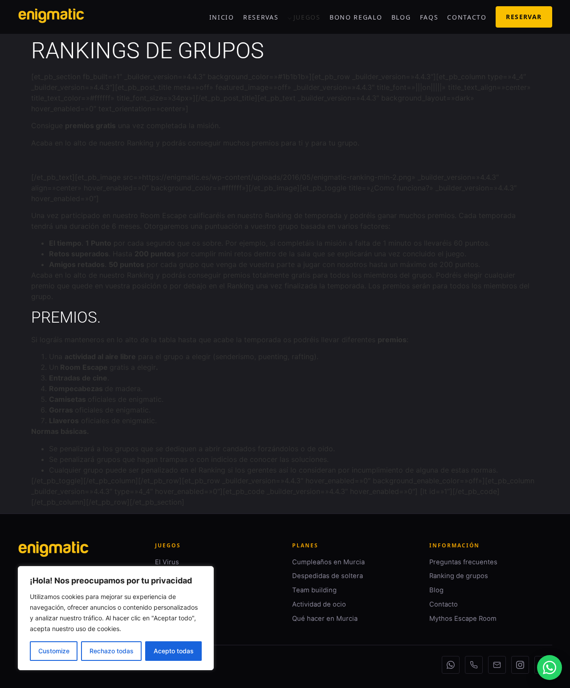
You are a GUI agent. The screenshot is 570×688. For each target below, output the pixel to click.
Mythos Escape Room (463, 619)
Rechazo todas (112, 651)
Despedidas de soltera (327, 576)
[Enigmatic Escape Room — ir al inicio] (53, 554)
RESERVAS (260, 17)
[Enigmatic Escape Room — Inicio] (51, 17)
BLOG (401, 17)
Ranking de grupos (458, 576)
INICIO (221, 17)
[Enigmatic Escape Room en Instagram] (520, 665)
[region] (116, 618)
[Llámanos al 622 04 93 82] (474, 665)
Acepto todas (174, 651)
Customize (53, 651)
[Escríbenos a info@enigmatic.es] (497, 665)
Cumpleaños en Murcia (328, 562)
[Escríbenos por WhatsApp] (451, 665)
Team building (314, 590)
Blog (436, 590)
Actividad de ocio (319, 604)
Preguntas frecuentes (463, 562)
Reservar (524, 16)
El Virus (167, 562)
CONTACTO (466, 17)
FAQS (429, 17)
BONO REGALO (356, 17)
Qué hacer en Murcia (325, 619)
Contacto (443, 604)
